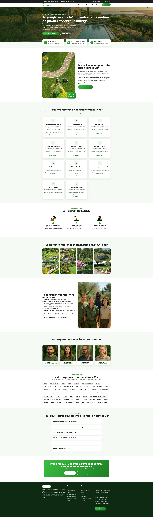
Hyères (63, 383)
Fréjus (69, 383)
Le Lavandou (73, 389)
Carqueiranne (70, 393)
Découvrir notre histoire (86, 87)
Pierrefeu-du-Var (68, 399)
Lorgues (65, 396)
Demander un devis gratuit (50, 33)
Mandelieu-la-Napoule (95, 399)
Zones (96, 515)
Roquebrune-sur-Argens (50, 393)
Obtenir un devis (70, 473)
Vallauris (46, 402)
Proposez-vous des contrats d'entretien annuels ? (65, 437)
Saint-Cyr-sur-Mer (103, 389)
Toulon (45, 383)
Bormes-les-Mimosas (95, 393)
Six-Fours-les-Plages (87, 383)
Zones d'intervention (80, 4)
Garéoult (78, 396)
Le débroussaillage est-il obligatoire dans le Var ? (65, 421)
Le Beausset (46, 399)
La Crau (93, 386)
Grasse (59, 402)
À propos (88, 4)
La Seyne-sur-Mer (54, 383)
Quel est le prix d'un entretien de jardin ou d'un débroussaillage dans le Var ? (71, 427)
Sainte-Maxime (47, 389)
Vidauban (93, 389)
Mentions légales (86, 515)
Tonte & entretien (71, 490)
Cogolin (80, 389)
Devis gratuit (106, 4)
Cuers (106, 386)
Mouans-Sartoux (68, 402)
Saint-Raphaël (47, 386)
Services (92, 515)
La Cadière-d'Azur (56, 399)
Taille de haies (70, 492)
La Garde (98, 383)
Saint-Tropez (57, 389)
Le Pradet (99, 386)
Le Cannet (84, 399)
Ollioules (86, 386)
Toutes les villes (84, 505)
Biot (83, 402)
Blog (93, 4)
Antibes (52, 402)
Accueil (63, 4)
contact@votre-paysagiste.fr (103, 490)
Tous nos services (71, 503)
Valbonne (77, 402)
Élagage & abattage (72, 494)
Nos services (70, 4)
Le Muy (71, 396)
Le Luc (86, 389)
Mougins (106, 399)
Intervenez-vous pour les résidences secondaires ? (65, 432)
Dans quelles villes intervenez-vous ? (62, 448)
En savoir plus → (53, 134)
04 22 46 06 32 (67, 33)
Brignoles (78, 386)
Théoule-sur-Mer (91, 402)
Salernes (85, 396)
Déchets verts (70, 501)
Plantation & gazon (71, 498)
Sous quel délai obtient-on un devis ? (62, 443)
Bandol (65, 389)
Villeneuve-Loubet (102, 402)
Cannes (77, 399)
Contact (98, 4)
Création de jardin (71, 496)
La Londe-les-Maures (82, 393)
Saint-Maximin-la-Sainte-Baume (98, 396)
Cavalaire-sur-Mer (48, 396)
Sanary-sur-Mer (58, 386)
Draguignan (76, 383)
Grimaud (58, 396)
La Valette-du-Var (68, 386)
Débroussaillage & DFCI (72, 488)
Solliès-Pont (61, 393)
